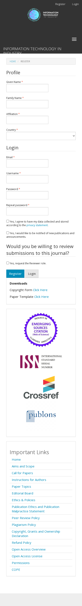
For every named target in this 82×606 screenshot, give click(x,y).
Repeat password (23, 205)
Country (17, 130)
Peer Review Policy (26, 518)
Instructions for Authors (29, 480)
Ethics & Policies (23, 500)
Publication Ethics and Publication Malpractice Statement (35, 509)
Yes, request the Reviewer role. (27, 263)
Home (13, 61)
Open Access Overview (29, 549)
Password (18, 189)
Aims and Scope (23, 466)
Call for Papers (22, 473)
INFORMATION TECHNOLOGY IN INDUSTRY (32, 50)
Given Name (20, 82)
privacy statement (37, 225)
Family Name (20, 98)
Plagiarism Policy (24, 524)
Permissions (21, 563)
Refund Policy (21, 542)
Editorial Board (22, 493)
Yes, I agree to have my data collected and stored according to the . (37, 223)
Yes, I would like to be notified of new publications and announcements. (40, 235)
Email (15, 157)
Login (75, 4)
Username (19, 173)
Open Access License (27, 556)
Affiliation (18, 114)
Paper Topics (21, 486)
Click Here (40, 290)
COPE (16, 569)
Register (60, 4)
